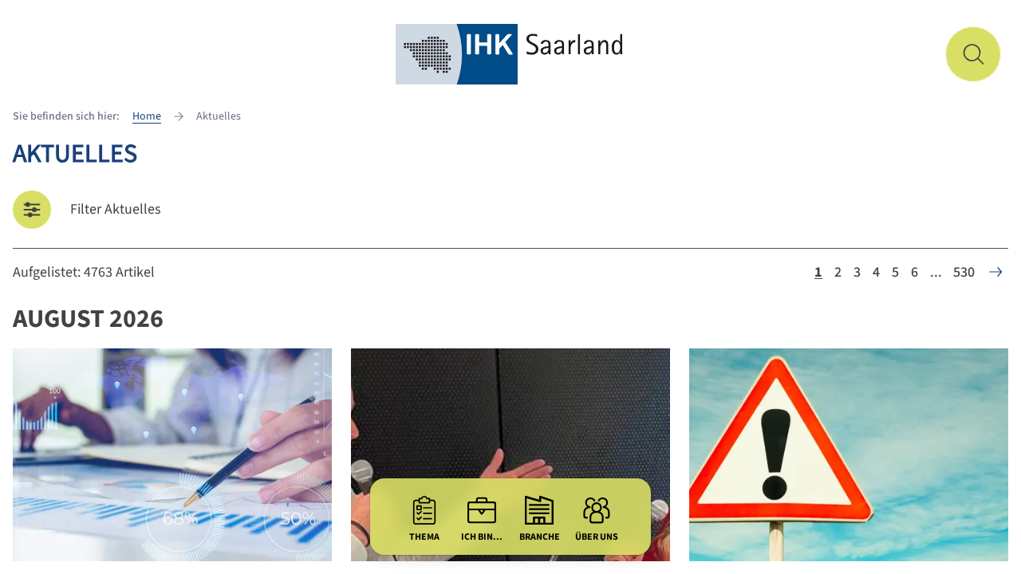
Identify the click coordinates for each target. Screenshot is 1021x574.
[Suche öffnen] (973, 54)
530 (964, 272)
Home (146, 116)
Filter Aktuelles (115, 209)
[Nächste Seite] (995, 271)
